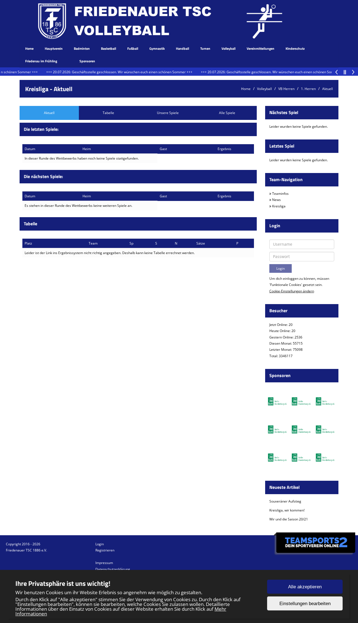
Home (29, 48)
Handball (182, 48)
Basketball (108, 48)
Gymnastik (157, 48)
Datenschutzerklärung (112, 569)
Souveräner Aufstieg (285, 501)
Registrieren (104, 550)
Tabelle (108, 112)
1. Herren (308, 88)
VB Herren (286, 88)
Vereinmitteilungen (260, 48)
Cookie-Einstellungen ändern (291, 291)
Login (99, 544)
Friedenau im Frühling (41, 61)
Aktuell (327, 88)
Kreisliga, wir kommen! (287, 510)
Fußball (132, 48)
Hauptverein (54, 48)
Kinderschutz (295, 48)
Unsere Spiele (168, 112)
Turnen (205, 48)
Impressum (104, 562)
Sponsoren (87, 61)
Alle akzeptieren (305, 586)
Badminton (82, 48)
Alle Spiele (227, 112)
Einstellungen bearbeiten (305, 603)
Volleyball (228, 48)
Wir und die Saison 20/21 (288, 519)
